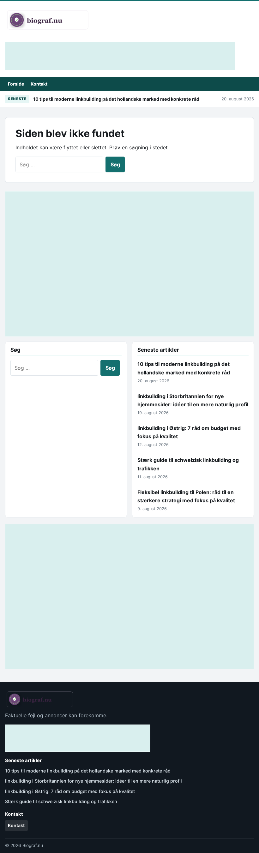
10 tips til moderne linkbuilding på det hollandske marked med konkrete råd (116, 99)
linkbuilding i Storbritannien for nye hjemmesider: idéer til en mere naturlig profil (93, 781)
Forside (16, 83)
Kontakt (39, 83)
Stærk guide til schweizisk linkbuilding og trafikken (61, 801)
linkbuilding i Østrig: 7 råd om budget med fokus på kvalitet (70, 791)
